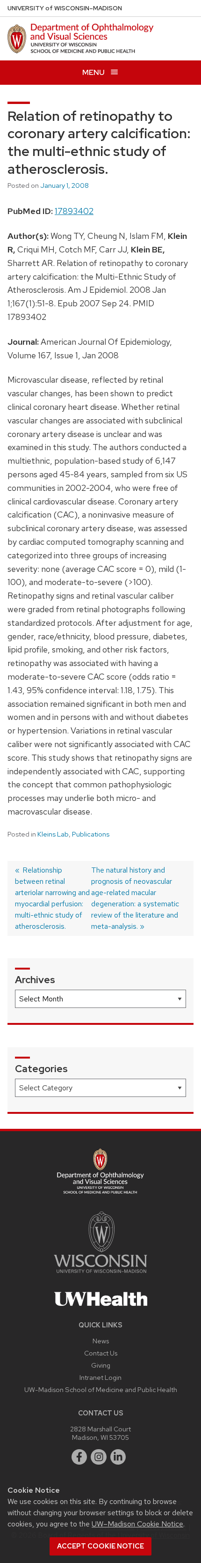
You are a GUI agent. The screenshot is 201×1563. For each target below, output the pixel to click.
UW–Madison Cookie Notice (137, 1524)
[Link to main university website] (100, 1275)
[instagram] (99, 1457)
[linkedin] (118, 1457)
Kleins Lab (53, 834)
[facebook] (79, 1457)
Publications (90, 834)
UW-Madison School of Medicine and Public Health (100, 1389)
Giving (100, 1365)
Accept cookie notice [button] (100, 1546)
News (101, 1340)
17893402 (74, 211)
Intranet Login (100, 1377)
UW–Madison (64, 8)
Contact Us (100, 1352)
